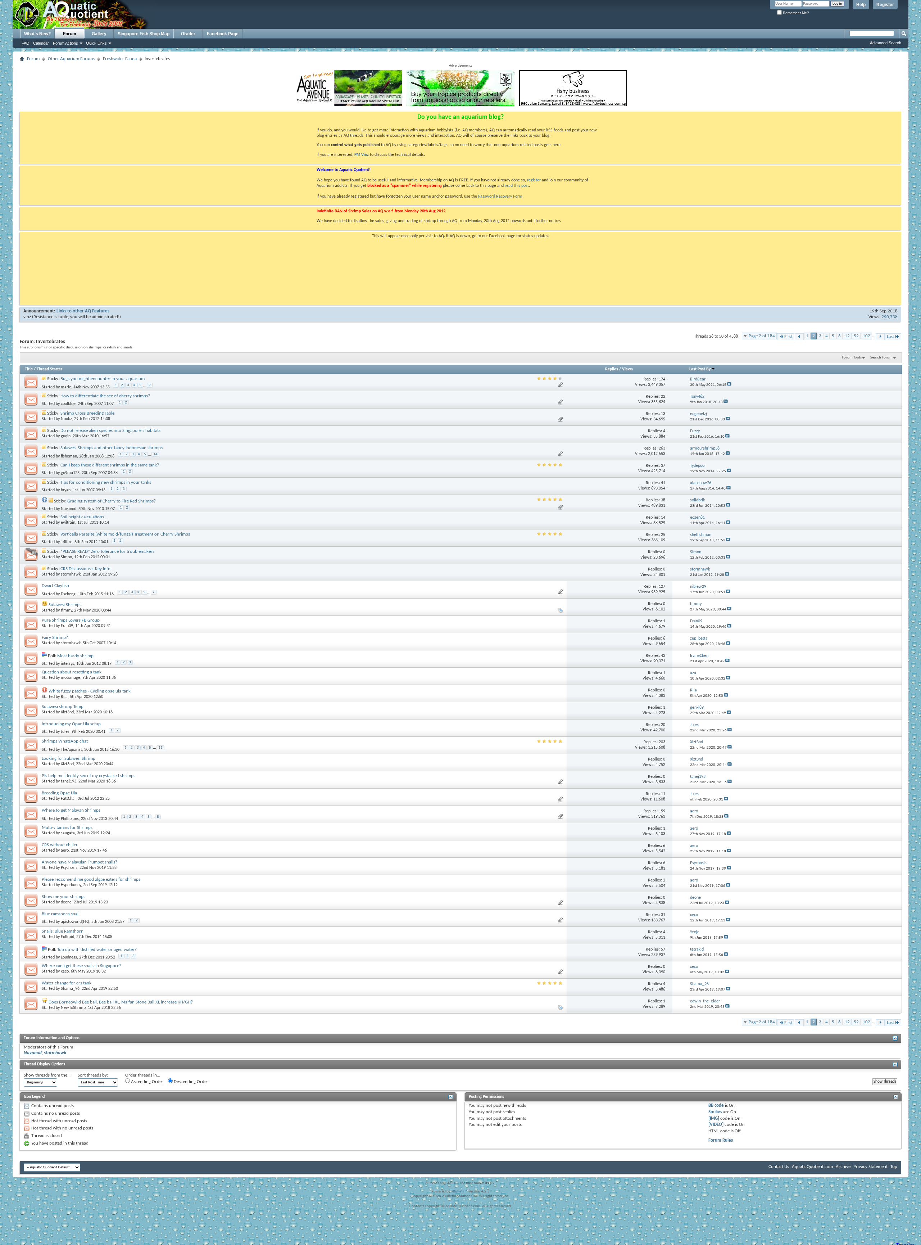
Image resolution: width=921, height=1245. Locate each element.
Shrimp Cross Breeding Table (87, 413)
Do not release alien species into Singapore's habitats (110, 430)
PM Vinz (361, 155)
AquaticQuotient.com (812, 1166)
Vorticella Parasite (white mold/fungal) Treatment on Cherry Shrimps (125, 534)
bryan (66, 490)
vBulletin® (459, 1192)
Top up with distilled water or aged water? (97, 949)
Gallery (99, 33)
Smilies (715, 1112)
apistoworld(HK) (75, 922)
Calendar (41, 43)
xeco (65, 971)
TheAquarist (71, 749)
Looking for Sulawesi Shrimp (68, 758)
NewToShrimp (73, 1008)
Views (627, 369)
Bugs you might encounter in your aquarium (102, 378)
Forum (69, 33)
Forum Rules (720, 1140)
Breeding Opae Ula (59, 793)
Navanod (68, 509)
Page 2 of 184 (762, 336)
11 (160, 748)
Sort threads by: (93, 1075)
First (788, 336)
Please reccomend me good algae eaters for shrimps (91, 879)
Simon (66, 557)
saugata (68, 833)
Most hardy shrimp (75, 656)
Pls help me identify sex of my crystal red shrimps (88, 775)
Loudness (69, 957)
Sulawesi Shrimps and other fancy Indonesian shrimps (111, 448)
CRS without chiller (60, 845)
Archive (843, 1166)
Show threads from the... (47, 1075)
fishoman (69, 456)
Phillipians (70, 818)
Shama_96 (70, 989)
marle (66, 387)
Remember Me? (795, 13)
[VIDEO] (715, 1124)
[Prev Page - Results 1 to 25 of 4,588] (799, 336)
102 (866, 336)
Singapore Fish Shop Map (143, 33)
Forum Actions (65, 43)
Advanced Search (885, 43)
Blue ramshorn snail (61, 914)
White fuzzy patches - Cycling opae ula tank (90, 691)
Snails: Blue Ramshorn (62, 931)
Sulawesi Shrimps (65, 605)
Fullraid (67, 937)
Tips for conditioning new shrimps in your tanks (105, 482)
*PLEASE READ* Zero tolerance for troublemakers (107, 551)
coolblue (68, 404)
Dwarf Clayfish (55, 585)
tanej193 (68, 781)
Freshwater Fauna (120, 59)
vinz (27, 317)
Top (893, 1166)
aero (65, 850)
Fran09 (67, 626)
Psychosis (69, 868)
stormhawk (71, 574)
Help (861, 4)
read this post (517, 186)
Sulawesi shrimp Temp (62, 706)
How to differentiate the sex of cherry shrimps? (105, 396)
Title (29, 369)
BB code (716, 1105)
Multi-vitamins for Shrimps (67, 827)
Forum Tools (852, 358)
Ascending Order (146, 1081)
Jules (65, 732)
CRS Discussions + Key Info (85, 569)
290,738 (889, 317)
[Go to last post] (729, 385)
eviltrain (68, 522)
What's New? (37, 33)
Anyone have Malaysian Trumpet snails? (79, 862)
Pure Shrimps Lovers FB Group (71, 620)
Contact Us (778, 1166)
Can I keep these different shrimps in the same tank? (109, 465)
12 (847, 336)
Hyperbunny (71, 885)
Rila (64, 697)
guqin (66, 436)
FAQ (26, 43)
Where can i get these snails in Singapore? (81, 966)
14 (155, 454)
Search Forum (881, 358)
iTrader (188, 33)
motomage (70, 678)
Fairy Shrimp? (55, 637)
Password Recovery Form (500, 196)
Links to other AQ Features (82, 311)
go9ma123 (70, 473)
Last (890, 336)
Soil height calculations (82, 517)
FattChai (68, 799)
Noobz (66, 419)
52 (856, 336)
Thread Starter (49, 369)
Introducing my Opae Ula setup (71, 724)
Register (885, 4)
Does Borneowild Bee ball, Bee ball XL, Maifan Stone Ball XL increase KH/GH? (121, 1002)
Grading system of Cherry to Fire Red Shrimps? (111, 501)
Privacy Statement (870, 1166)
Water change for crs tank (66, 983)
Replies (611, 369)
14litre (66, 542)
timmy (66, 610)
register (534, 180)
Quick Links (96, 43)
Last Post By (700, 369)
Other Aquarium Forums (71, 59)
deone (66, 902)
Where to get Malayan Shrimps (71, 810)
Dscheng (68, 594)
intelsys (67, 664)
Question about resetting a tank (71, 672)
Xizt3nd (67, 712)
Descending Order (190, 1081)
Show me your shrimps (63, 896)
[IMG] (713, 1118)
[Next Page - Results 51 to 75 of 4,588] (880, 336)
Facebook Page (223, 33)
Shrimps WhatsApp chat (65, 741)
